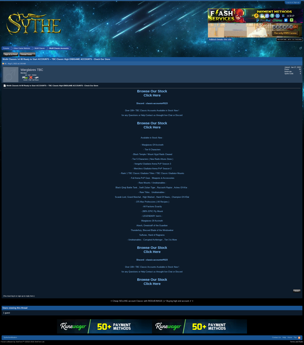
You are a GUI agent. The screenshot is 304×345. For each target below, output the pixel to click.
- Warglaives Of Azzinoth (152, 145)
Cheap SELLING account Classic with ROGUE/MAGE (137, 301)
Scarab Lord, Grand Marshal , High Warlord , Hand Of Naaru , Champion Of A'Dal (152, 197)
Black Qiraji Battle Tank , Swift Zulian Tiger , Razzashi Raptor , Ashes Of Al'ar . (152, 187)
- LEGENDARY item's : (152, 216)
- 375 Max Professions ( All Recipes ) (152, 202)
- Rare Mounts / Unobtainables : (152, 183)
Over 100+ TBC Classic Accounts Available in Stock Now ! (152, 110)
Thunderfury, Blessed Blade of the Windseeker (152, 230)
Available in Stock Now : (152, 138)
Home (290, 337)
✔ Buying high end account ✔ (177, 301)
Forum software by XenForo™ (23, 342)
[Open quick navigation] (301, 48)
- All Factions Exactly (152, 206)
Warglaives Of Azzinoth (152, 221)
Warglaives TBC (32, 69)
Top (295, 337)
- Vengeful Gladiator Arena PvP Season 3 (152, 164)
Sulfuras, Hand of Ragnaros (152, 235)
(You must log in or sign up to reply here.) (19, 296)
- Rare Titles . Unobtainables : (152, 192)
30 (300, 69)
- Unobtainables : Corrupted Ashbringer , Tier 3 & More (152, 240)
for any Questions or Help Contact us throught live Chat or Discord (152, 115)
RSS (299, 338)
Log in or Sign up (292, 2)
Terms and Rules (296, 342)
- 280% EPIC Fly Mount (152, 211)
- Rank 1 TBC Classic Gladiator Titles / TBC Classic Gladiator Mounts (152, 173)
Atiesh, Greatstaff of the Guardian (152, 225)
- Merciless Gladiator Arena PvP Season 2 (152, 168)
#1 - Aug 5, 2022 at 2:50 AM (15, 64)
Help (284, 337)
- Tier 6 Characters (152, 149)
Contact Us (276, 337)
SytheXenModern (10, 337)
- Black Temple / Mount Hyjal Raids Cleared (152, 154)
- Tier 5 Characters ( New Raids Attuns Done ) (152, 159)
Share (296, 291)
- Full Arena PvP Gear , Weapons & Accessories (152, 178)
